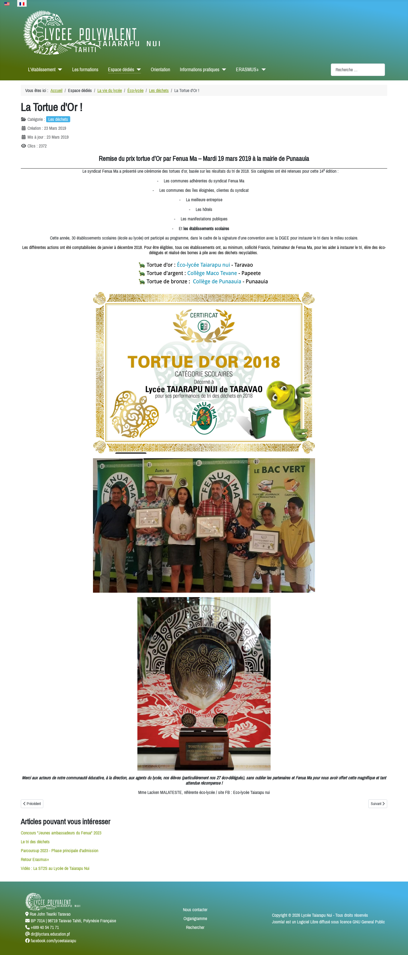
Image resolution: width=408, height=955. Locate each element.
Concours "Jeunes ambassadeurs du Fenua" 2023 (61, 832)
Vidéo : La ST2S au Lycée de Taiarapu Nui (55, 868)
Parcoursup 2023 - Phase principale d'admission (59, 850)
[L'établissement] (59, 69)
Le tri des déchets (35, 841)
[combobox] (358, 69)
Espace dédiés (121, 69)
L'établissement (42, 69)
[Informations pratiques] (222, 69)
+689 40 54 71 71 (45, 927)
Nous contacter (195, 909)
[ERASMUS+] (262, 69)
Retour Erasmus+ (35, 859)
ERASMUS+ (247, 69)
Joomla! (278, 921)
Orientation (160, 69)
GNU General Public (368, 921)
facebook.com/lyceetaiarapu (53, 940)
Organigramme (195, 918)
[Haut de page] (398, 945)
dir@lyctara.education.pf (50, 933)
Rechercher (195, 927)
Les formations (85, 69)
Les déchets (58, 119)
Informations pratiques (199, 69)
